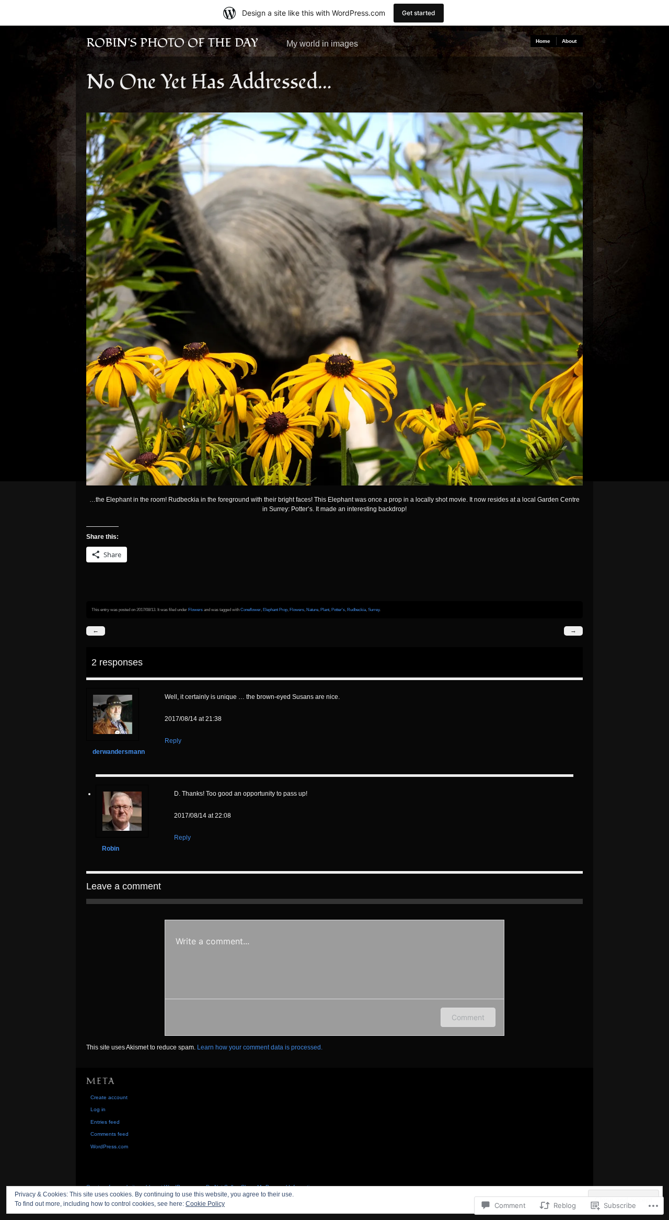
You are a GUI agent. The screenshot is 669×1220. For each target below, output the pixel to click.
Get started (418, 13)
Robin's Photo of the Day (172, 43)
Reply (173, 740)
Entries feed (105, 1122)
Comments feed (109, 1134)
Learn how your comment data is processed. (259, 1047)
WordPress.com (109, 1146)
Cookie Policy (205, 1203)
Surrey (373, 609)
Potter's (338, 609)
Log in (98, 1109)
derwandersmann (119, 751)
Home (543, 41)
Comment (468, 1017)
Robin (110, 848)
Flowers (195, 609)
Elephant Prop (275, 609)
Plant (324, 609)
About (569, 41)
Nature (312, 609)
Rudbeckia (356, 609)
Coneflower (250, 609)
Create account (109, 1097)
